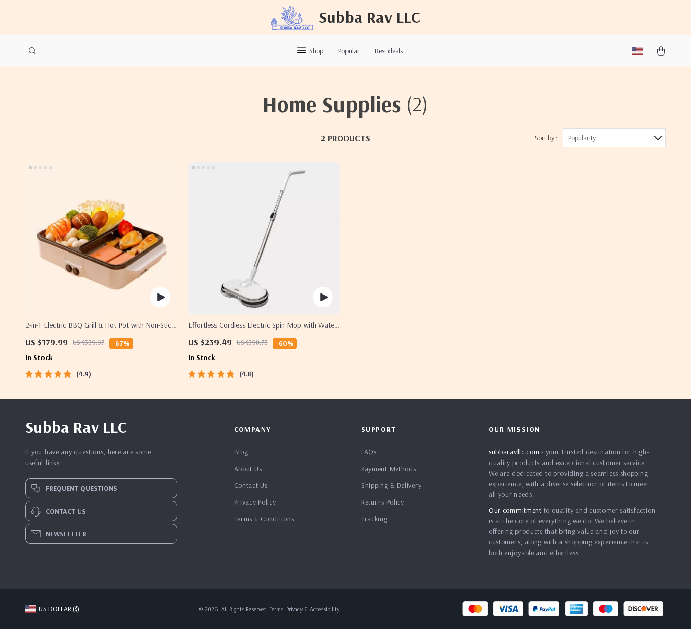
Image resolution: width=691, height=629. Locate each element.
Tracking (374, 518)
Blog (241, 451)
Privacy (294, 609)
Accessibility (324, 609)
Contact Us (251, 485)
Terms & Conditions (264, 518)
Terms (276, 609)
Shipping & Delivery (391, 485)
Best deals (389, 50)
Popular (349, 50)
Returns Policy (382, 502)
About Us (248, 468)
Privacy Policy (255, 502)
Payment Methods (388, 468)
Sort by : (546, 137)
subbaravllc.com (514, 451)
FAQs (369, 451)
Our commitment (515, 510)
